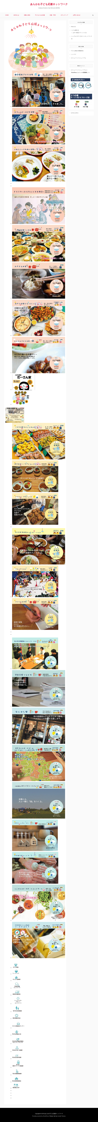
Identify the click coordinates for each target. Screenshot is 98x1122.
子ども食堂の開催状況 (77, 51)
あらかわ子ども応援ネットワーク (49, 4)
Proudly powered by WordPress (40, 1116)
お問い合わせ (76, 15)
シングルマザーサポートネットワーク (81, 36)
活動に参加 (27, 15)
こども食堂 (74, 30)
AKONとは (16, 15)
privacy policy (74, 113)
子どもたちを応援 (40, 15)
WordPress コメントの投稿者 (79, 73)
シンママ (73, 54)
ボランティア (64, 15)
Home (7, 15)
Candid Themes (62, 1116)
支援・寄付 (53, 15)
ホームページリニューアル (78, 58)
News (72, 27)
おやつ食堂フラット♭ (79, 33)
